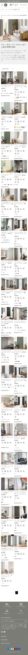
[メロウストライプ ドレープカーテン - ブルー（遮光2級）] (22, 97)
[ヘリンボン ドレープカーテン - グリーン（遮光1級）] (14, 419)
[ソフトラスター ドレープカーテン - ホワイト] (1, 473)
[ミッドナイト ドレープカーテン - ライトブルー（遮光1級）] (20, 127)
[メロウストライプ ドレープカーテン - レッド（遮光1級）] (18, 98)
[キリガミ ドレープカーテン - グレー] (14, 556)
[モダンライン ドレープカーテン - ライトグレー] (14, 473)
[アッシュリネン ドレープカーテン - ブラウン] (10, 93)
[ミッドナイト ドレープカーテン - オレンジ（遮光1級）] (14, 127)
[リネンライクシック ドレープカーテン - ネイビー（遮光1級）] (18, 273)
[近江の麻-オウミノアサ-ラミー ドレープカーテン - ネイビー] (6, 557)
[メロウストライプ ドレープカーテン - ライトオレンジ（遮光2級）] (14, 98)
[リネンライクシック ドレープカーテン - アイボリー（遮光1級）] (14, 273)
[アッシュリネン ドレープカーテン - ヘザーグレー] (1, 93)
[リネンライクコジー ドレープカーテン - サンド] (1, 419)
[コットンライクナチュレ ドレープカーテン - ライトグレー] (20, 330)
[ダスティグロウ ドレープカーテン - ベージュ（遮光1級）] (18, 303)
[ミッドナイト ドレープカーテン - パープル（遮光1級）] (26, 126)
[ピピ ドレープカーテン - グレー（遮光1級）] (1, 530)
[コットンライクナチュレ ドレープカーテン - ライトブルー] (19, 330)
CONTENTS (4, 640)
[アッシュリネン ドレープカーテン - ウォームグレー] (7, 93)
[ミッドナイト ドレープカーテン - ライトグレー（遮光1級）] (20, 126)
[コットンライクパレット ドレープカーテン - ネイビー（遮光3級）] (9, 387)
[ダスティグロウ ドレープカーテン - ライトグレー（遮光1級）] (14, 303)
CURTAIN (3, 636)
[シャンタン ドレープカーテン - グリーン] (10, 184)
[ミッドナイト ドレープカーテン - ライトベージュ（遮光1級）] (18, 126)
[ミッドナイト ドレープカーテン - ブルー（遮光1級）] (21, 127)
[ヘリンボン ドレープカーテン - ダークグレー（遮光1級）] (18, 419)
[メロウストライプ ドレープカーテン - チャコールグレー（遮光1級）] (20, 97)
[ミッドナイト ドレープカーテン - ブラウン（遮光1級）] (14, 126)
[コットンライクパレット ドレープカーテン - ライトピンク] (10, 387)
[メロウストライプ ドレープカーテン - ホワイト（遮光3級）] (14, 97)
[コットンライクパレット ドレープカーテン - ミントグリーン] (2, 387)
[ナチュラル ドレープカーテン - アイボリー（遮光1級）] (1, 126)
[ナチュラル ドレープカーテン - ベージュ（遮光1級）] (2, 126)
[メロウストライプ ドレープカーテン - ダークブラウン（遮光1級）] (18, 97)
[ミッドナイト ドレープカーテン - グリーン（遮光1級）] (19, 127)
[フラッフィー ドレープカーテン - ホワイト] (1, 583)
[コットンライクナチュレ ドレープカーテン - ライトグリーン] (18, 330)
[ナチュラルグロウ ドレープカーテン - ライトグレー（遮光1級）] (2, 214)
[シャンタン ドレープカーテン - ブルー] (9, 184)
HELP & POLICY (5, 643)
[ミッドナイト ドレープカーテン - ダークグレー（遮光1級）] (22, 126)
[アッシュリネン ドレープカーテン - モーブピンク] (9, 93)
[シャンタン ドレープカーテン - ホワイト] (1, 184)
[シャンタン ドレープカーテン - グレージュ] (7, 184)
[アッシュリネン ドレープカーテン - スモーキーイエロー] (8, 93)
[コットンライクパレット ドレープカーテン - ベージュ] (6, 387)
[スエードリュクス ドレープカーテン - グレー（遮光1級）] (14, 184)
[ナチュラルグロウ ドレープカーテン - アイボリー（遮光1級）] (1, 214)
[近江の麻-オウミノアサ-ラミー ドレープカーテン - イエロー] (7, 557)
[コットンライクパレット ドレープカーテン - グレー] (7, 387)
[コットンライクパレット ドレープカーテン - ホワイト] (1, 388)
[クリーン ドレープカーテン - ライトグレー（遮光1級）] (1, 272)
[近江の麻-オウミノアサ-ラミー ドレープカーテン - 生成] (1, 557)
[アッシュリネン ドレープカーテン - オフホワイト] (2, 93)
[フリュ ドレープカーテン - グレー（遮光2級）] (2, 502)
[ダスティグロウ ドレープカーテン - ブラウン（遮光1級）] (19, 303)
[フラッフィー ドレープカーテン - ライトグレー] (2, 583)
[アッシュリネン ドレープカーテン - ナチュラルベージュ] (6, 93)
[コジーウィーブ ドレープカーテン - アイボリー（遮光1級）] (14, 214)
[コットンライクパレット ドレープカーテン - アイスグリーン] (1, 387)
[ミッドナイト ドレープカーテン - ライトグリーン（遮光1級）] (18, 127)
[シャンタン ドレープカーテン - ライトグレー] (6, 184)
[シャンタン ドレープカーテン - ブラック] (8, 184)
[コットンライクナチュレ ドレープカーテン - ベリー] (22, 330)
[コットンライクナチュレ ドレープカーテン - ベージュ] (14, 330)
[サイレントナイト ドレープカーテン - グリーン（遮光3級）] (19, 361)
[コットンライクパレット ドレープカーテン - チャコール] (8, 387)
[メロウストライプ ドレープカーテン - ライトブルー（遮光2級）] (21, 97)
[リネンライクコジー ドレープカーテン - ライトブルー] (6, 419)
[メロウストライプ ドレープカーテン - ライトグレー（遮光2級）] (19, 97)
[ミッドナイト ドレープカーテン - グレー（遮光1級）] (21, 126)
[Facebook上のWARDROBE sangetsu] (4, 632)
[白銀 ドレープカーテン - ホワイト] (1, 445)
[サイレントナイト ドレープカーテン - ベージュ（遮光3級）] (14, 361)
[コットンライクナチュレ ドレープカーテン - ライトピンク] (21, 330)
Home (2, 15)
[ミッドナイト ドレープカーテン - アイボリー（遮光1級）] (19, 126)
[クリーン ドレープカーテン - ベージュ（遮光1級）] (2, 272)
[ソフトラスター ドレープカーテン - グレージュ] (2, 473)
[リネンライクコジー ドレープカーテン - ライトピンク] (8, 419)
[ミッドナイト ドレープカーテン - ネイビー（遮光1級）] (22, 127)
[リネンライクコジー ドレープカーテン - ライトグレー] (2, 419)
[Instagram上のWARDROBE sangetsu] (2, 632)
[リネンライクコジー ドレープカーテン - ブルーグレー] (7, 419)
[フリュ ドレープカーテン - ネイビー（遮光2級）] (1, 502)
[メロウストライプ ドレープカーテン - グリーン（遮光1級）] (26, 97)
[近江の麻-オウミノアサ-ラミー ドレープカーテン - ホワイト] (2, 557)
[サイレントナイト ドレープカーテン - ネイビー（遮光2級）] (18, 361)
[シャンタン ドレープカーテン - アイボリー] (2, 184)
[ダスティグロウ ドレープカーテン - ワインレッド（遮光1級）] (20, 303)
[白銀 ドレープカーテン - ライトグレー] (2, 445)
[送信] (25, 621)
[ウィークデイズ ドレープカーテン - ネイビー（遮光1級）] (14, 530)
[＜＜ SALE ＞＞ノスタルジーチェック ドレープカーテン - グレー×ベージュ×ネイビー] (14, 500)
